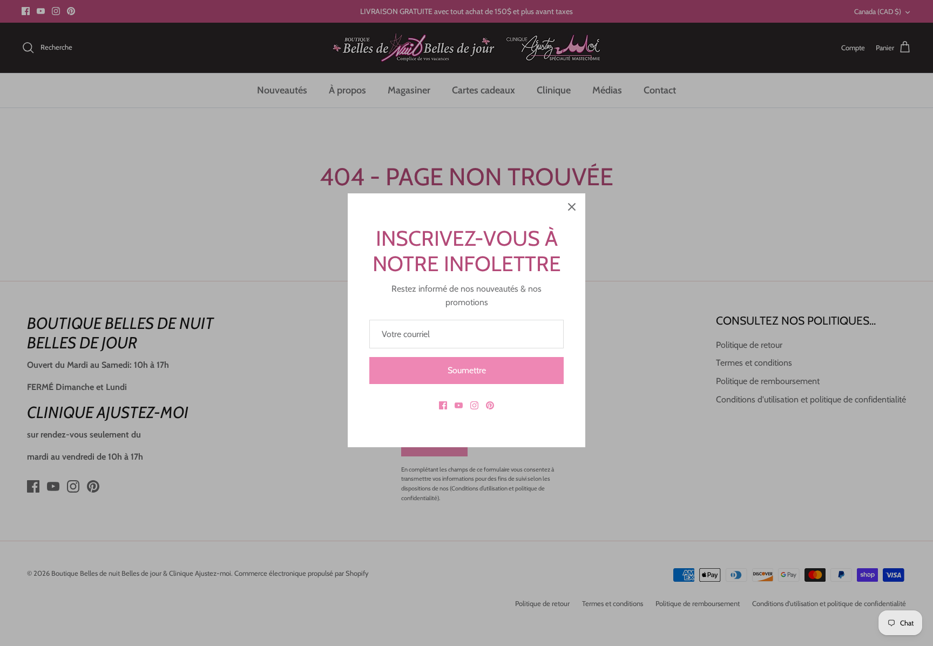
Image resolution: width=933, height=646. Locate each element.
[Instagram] (474, 405)
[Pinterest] (490, 405)
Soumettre (467, 370)
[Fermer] (572, 207)
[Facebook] (443, 405)
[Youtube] (459, 405)
